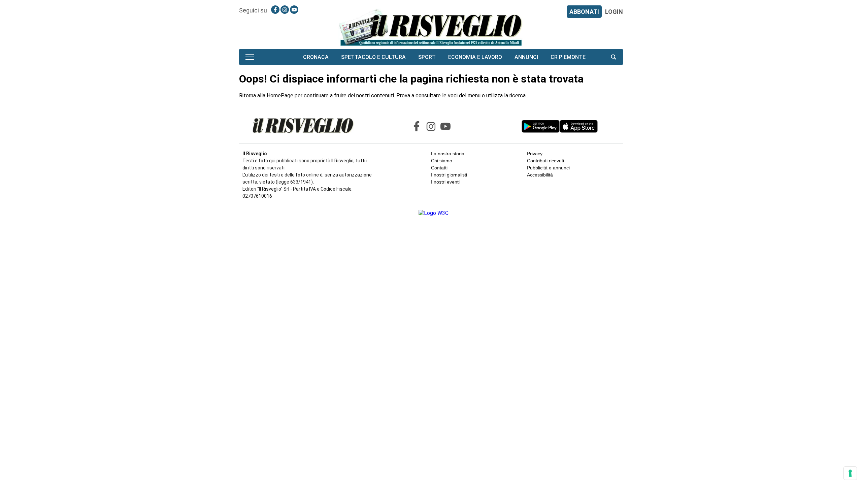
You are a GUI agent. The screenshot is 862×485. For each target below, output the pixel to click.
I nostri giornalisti (449, 174)
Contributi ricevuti (545, 160)
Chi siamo (441, 160)
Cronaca (316, 57)
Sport (427, 57)
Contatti (439, 167)
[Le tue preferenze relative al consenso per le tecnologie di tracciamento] (850, 473)
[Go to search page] (613, 57)
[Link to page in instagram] (284, 9)
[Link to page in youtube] (294, 9)
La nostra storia (447, 153)
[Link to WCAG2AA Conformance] (431, 213)
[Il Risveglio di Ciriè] (431, 27)
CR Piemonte (568, 57)
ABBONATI (584, 11)
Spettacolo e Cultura (373, 57)
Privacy (534, 153)
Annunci (526, 57)
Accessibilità (540, 174)
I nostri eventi (445, 182)
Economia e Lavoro (475, 57)
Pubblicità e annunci (548, 167)
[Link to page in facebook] (275, 9)
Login (614, 11)
